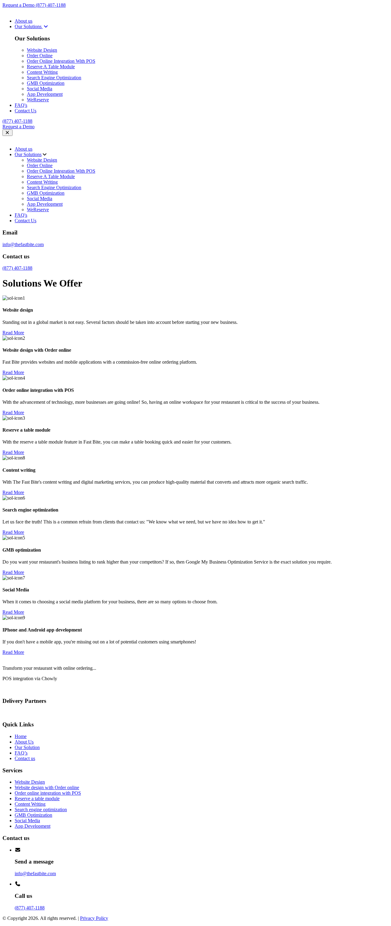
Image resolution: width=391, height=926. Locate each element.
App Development (45, 94)
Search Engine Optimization (54, 77)
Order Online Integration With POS (61, 61)
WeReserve (38, 99)
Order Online (40, 55)
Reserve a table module (37, 798)
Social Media (39, 88)
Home (21, 736)
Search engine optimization (41, 809)
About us (23, 21)
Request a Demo (19, 5)
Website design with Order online (47, 787)
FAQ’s (21, 752)
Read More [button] (13, 332)
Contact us (25, 758)
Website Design (42, 50)
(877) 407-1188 (51, 5)
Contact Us (25, 110)
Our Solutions (29, 26)
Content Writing (42, 72)
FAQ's (21, 105)
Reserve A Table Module (51, 66)
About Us (24, 741)
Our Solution (27, 747)
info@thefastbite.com (23, 244)
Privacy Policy (94, 918)
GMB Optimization (45, 83)
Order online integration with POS (48, 793)
